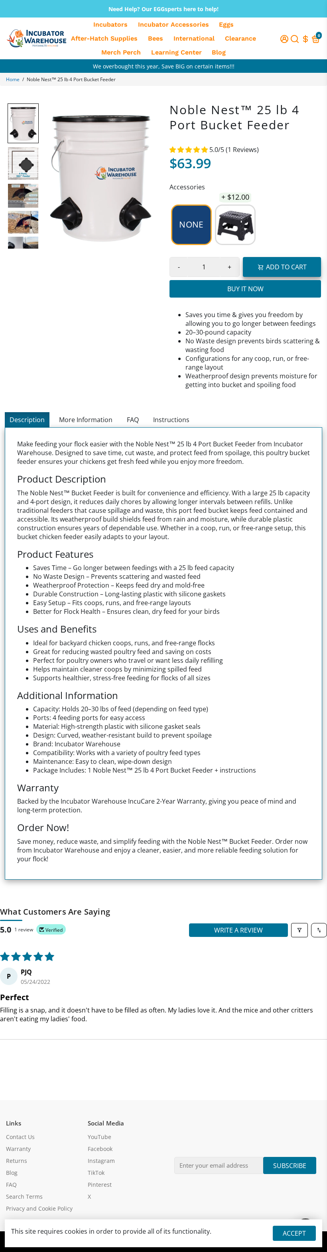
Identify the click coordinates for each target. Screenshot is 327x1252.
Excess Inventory (163, 60)
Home (13, 79)
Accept (294, 1233)
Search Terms (24, 1196)
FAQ (133, 419)
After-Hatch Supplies (104, 38)
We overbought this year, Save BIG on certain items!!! (163, 72)
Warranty (18, 1149)
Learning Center (176, 52)
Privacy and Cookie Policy (39, 1208)
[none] (23, 123)
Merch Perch (121, 52)
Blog (219, 52)
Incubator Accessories (173, 24)
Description (27, 419)
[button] (189, 149)
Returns (16, 1160)
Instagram (101, 1160)
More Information (85, 419)
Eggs (226, 24)
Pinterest (100, 1184)
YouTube (99, 1137)
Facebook (100, 1149)
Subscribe (289, 1165)
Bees (155, 38)
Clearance (240, 38)
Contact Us (20, 1137)
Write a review (238, 930)
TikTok (96, 1172)
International (194, 38)
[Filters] (299, 930)
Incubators (110, 24)
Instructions (171, 419)
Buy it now (245, 288)
